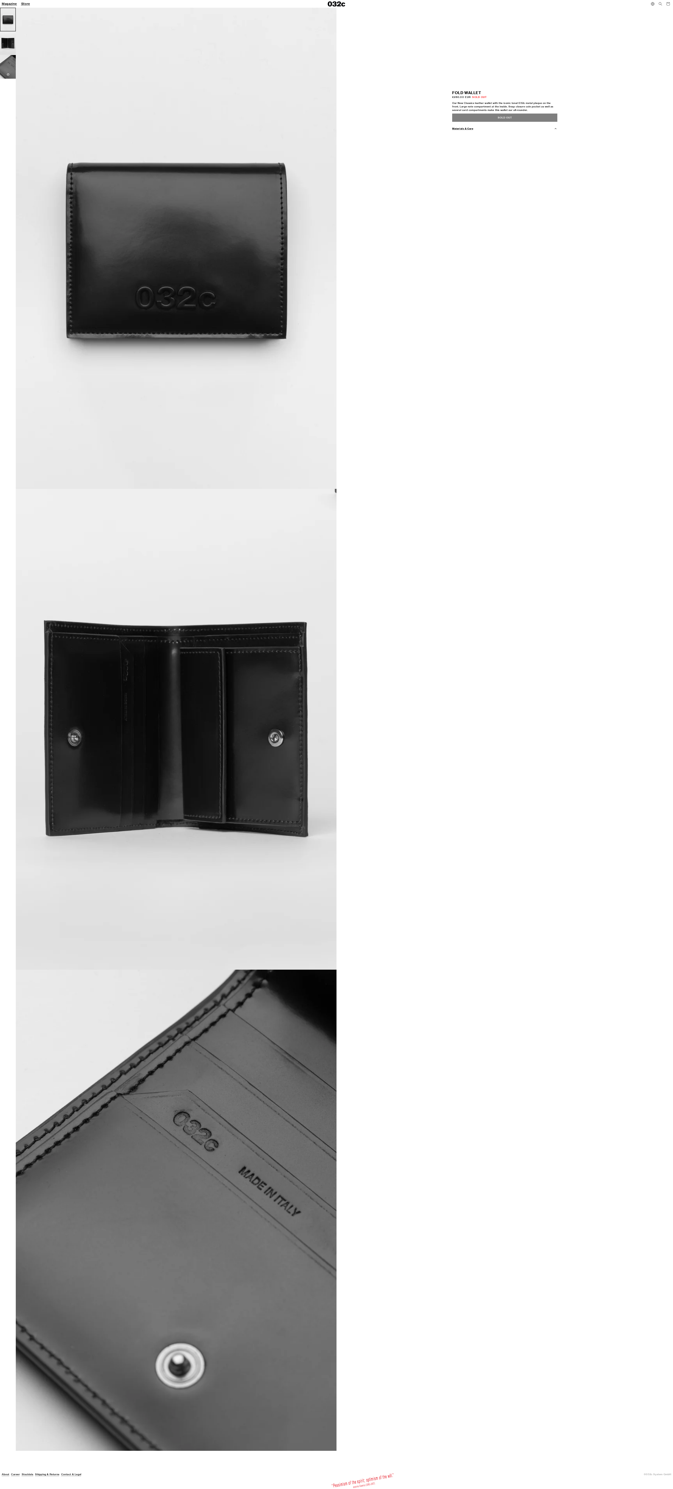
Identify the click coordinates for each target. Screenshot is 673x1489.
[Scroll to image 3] (8, 67)
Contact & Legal (71, 1474)
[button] (660, 4)
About (5, 1474)
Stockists (27, 1474)
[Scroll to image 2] (8, 43)
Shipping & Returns (47, 1474)
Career (15, 1474)
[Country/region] (653, 4)
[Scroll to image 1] (8, 19)
